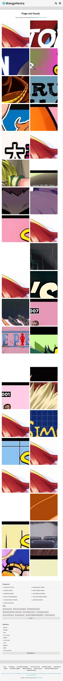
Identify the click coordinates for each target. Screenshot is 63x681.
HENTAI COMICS (8, 590)
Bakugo (5, 627)
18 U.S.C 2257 (12, 673)
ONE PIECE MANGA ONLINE (40, 596)
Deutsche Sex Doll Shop (55, 673)
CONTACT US (5, 673)
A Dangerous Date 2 (43, 612)
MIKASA (5, 645)
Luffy (4, 643)
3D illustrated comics (34, 609)
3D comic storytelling (20, 609)
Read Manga (11, 666)
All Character (30, 653)
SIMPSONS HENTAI (38, 600)
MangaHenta (14, 3)
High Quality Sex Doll (31, 675)
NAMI (4, 648)
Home (4, 666)
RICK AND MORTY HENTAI (10, 600)
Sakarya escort (36, 673)
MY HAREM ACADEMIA (39, 593)
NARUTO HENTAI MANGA (10, 596)
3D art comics (8, 609)
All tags (31, 618)
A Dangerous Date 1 (30, 612)
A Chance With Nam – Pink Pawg (13, 612)
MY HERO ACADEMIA (15, 668)
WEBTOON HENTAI (9, 603)
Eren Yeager (6, 635)
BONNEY (5, 630)
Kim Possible (6, 640)
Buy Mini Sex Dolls (45, 673)
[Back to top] (57, 676)
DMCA (17, 673)
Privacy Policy (29, 673)
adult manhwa (20, 615)
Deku (4, 632)
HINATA (5, 637)
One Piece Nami (7, 650)
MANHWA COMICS (9, 593)
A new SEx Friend (9, 615)
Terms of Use (22, 673)
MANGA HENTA (38, 677)
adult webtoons (51, 615)
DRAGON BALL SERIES (39, 587)
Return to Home (42, 17)
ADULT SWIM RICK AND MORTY (35, 615)
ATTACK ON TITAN (9, 587)
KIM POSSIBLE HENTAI (38, 590)
